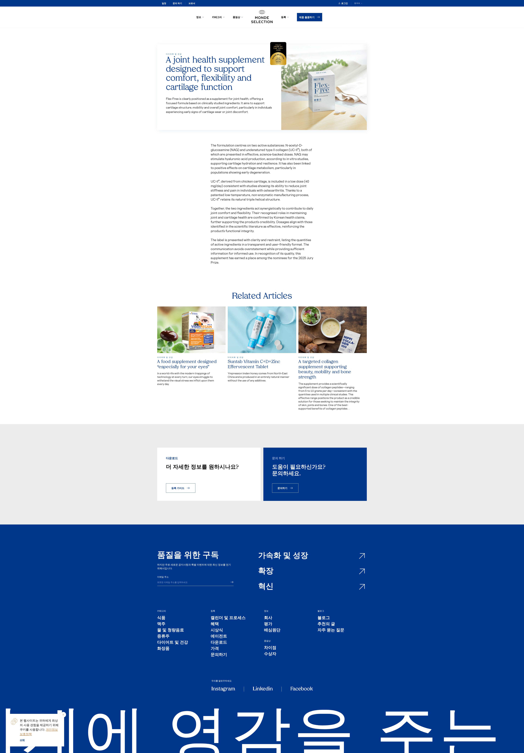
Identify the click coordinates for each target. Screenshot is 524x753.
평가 (268, 624)
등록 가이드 (177, 488)
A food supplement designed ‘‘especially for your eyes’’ (187, 364)
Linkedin (263, 689)
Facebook (301, 689)
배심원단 (272, 630)
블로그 (321, 611)
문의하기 (282, 488)
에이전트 (219, 636)
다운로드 (219, 643)
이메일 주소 (163, 577)
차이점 (270, 648)
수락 (22, 740)
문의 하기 (177, 3)
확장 (265, 571)
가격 (215, 649)
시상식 (217, 630)
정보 (198, 17)
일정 (164, 3)
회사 (268, 618)
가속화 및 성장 (283, 556)
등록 (283, 17)
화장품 (163, 649)
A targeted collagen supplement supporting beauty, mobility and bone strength (324, 369)
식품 (161, 618)
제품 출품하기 (307, 17)
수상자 (270, 654)
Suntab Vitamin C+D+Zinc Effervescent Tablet (254, 364)
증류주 (163, 636)
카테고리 (217, 17)
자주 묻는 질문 (331, 630)
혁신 (265, 587)
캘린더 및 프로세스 (228, 618)
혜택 (215, 624)
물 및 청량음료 (170, 630)
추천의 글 (326, 624)
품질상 (236, 17)
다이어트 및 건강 (172, 643)
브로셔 (192, 3)
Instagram (223, 689)
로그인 (344, 3)
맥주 (161, 624)
